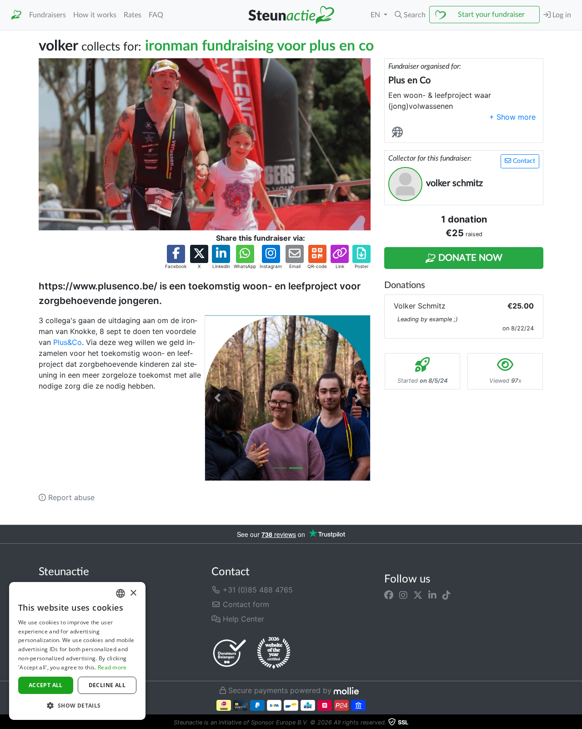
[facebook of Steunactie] (388, 595)
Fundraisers (47, 15)
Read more (112, 667)
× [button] (133, 593)
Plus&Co (67, 342)
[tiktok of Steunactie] (446, 595)
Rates (132, 15)
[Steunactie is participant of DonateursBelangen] (229, 653)
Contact (523, 161)
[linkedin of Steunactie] (432, 595)
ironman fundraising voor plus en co (259, 46)
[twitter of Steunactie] (417, 595)
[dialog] (77, 651)
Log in (561, 15)
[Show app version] (575, 722)
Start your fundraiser (491, 14)
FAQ (156, 15)
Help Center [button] (242, 618)
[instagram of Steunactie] (403, 595)
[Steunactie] (16, 15)
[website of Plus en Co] (399, 132)
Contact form (245, 604)
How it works (94, 15)
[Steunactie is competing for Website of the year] (273, 653)
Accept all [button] (46, 685)
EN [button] (376, 15)
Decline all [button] (107, 685)
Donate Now (469, 258)
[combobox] (120, 593)
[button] (410, 15)
